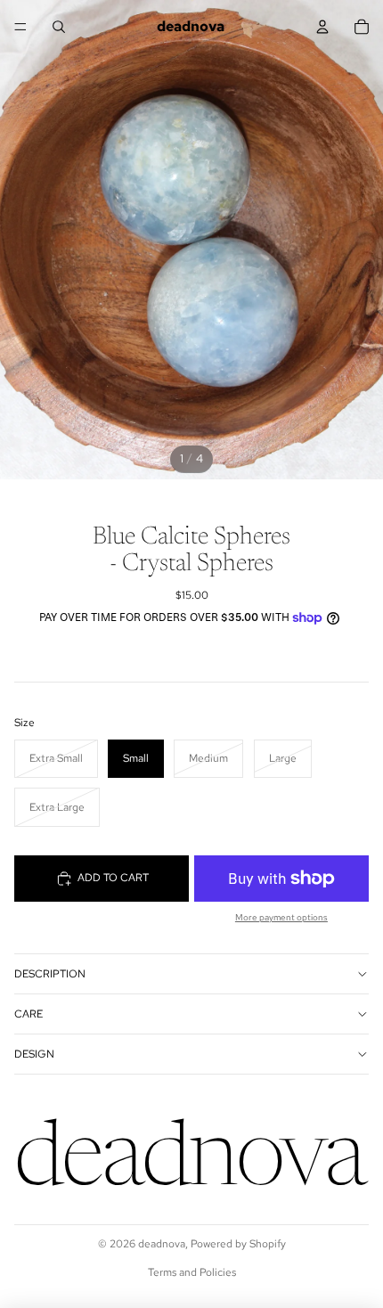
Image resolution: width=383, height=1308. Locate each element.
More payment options (281, 917)
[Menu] (20, 26)
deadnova (161, 1244)
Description (50, 974)
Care (28, 1014)
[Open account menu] (322, 26)
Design (34, 1054)
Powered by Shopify (238, 1244)
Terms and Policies (192, 1272)
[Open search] (58, 26)
